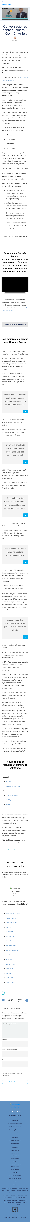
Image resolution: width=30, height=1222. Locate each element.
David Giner (9, 978)
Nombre (5, 1040)
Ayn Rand (9, 781)
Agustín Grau (10, 936)
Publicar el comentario (15, 1082)
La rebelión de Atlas (12, 795)
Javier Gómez (10, 982)
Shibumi (8, 804)
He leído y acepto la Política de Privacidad (12, 1074)
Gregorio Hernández (12, 950)
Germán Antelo (10, 964)
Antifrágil (8, 800)
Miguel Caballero (11, 945)
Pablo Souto (9, 959)
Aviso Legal (22, 1217)
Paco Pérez (9, 932)
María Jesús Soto (11, 922)
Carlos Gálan (10, 941)
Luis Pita (8, 927)
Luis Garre (9, 973)
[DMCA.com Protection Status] (4, 993)
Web (3, 1060)
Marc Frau (9, 955)
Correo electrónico (9, 1050)
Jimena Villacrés (11, 918)
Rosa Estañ (9, 968)
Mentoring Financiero (15, 1130)
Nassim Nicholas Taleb (13, 786)
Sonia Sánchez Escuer (13, 913)
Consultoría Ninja (15, 1133)
